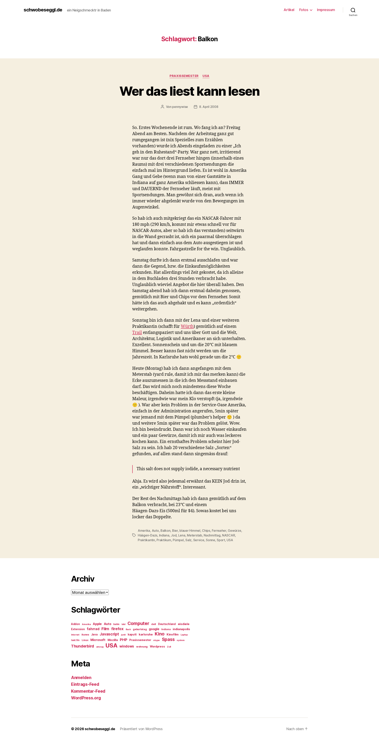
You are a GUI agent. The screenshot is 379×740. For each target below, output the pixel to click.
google (154, 629)
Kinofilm (173, 634)
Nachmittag (212, 535)
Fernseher (219, 531)
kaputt (132, 634)
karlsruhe (146, 634)
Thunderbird (82, 646)
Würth (187, 326)
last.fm (75, 640)
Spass (168, 639)
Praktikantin (146, 540)
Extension (78, 629)
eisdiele (184, 624)
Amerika (144, 531)
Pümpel (178, 540)
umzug (99, 647)
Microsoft (97, 640)
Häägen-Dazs (147, 535)
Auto (155, 531)
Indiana (164, 535)
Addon (75, 624)
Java (94, 634)
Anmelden (81, 677)
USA (206, 76)
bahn (116, 624)
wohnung (142, 646)
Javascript (109, 634)
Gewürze (234, 531)
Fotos (303, 10)
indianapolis (181, 629)
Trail (137, 332)
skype (156, 640)
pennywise (180, 107)
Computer (138, 623)
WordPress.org (86, 697)
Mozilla (113, 640)
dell (153, 624)
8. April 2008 (208, 107)
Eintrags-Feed (85, 684)
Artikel (289, 10)
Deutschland (167, 624)
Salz (188, 540)
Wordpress (157, 646)
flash (128, 629)
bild (123, 624)
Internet (75, 634)
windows (126, 646)
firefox (117, 628)
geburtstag (140, 629)
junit (123, 634)
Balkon (165, 531)
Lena (181, 535)
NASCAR (228, 535)
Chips (206, 531)
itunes (85, 634)
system (180, 640)
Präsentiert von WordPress (141, 729)
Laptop (184, 634)
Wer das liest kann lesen (189, 91)
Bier (175, 531)
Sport (221, 540)
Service (198, 540)
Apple (97, 624)
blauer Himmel (189, 531)
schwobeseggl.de (43, 9)
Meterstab (194, 535)
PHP (123, 639)
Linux (85, 640)
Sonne (210, 540)
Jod (173, 535)
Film (105, 628)
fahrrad (93, 629)
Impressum (326, 10)
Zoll (169, 647)
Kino (159, 634)
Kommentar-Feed (88, 691)
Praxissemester (184, 76)
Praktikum (164, 540)
